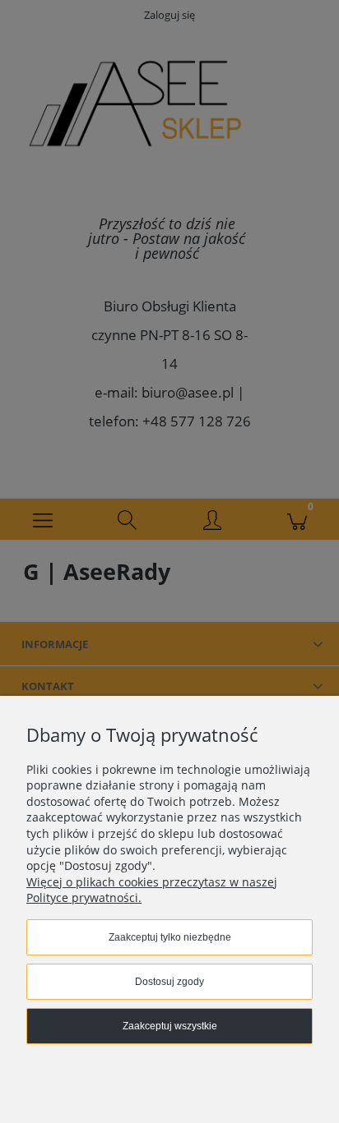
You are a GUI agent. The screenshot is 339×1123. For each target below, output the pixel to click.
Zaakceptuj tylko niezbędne (170, 937)
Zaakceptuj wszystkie (170, 1026)
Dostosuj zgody (169, 981)
